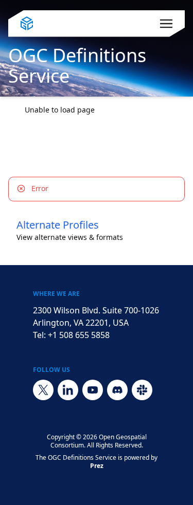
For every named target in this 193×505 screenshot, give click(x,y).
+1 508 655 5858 (79, 335)
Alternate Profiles (57, 225)
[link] (60, 110)
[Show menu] (166, 23)
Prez (96, 465)
